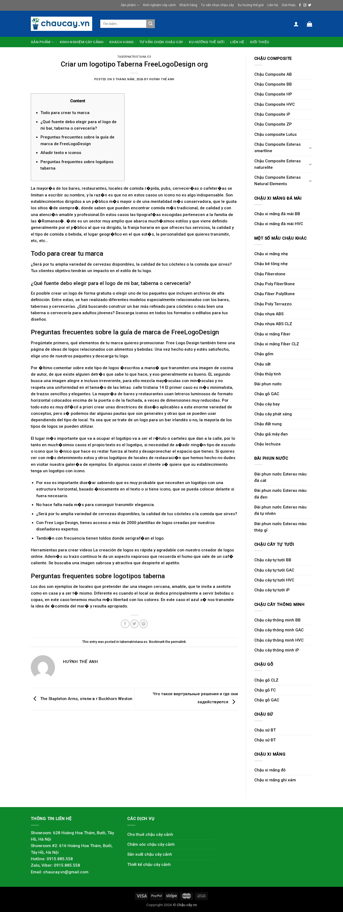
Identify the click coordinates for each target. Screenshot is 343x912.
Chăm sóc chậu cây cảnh (151, 844)
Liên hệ (272, 5)
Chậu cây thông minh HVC (279, 640)
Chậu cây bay (266, 404)
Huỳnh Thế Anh (161, 79)
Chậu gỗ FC (265, 690)
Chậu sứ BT (265, 730)
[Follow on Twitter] (309, 5)
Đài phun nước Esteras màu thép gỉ (280, 527)
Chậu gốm (263, 353)
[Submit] (150, 23)
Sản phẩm (128, 5)
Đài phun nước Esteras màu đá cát (280, 477)
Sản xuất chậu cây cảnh (149, 854)
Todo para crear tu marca (65, 112)
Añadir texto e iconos (60, 152)
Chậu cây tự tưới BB (272, 560)
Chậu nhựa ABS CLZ (273, 323)
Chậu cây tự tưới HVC (274, 580)
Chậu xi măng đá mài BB (277, 213)
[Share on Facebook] (125, 624)
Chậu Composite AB (273, 74)
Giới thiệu (289, 5)
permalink (178, 642)
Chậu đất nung (268, 424)
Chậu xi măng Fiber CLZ (276, 344)
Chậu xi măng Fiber (272, 334)
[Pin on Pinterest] (143, 624)
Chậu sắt (262, 364)
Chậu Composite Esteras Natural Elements (277, 180)
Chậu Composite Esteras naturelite (277, 164)
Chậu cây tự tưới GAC (274, 570)
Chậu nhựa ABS (269, 314)
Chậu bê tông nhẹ (271, 263)
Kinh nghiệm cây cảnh (159, 5)
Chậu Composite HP (273, 94)
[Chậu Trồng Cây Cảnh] (61, 24)
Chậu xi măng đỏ (270, 770)
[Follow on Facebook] (300, 5)
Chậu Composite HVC (274, 104)
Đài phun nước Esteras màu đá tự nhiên (280, 510)
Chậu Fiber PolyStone (274, 293)
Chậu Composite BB (273, 84)
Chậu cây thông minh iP (276, 650)
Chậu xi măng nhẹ (271, 253)
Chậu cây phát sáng (273, 414)
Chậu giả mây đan (271, 434)
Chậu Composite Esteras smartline (277, 147)
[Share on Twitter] (134, 624)
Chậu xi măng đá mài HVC (278, 223)
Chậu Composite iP (272, 114)
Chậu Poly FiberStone (274, 283)
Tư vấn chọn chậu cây (217, 5)
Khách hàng (188, 5)
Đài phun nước (268, 384)
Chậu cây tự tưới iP (272, 590)
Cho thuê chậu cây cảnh (150, 834)
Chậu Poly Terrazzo (273, 304)
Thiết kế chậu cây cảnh (149, 864)
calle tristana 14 (148, 387)
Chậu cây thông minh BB (277, 620)
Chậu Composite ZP (273, 124)
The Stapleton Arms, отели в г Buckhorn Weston (85, 698)
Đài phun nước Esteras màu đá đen (280, 493)
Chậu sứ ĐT (265, 740)
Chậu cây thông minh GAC (279, 630)
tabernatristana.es (134, 56)
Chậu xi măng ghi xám (275, 780)
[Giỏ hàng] (309, 24)
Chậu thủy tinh (267, 374)
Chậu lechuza (267, 444)
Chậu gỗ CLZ (266, 680)
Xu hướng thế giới (251, 5)
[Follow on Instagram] (304, 5)
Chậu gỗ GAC (266, 393)
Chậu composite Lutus (275, 134)
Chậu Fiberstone (269, 274)
